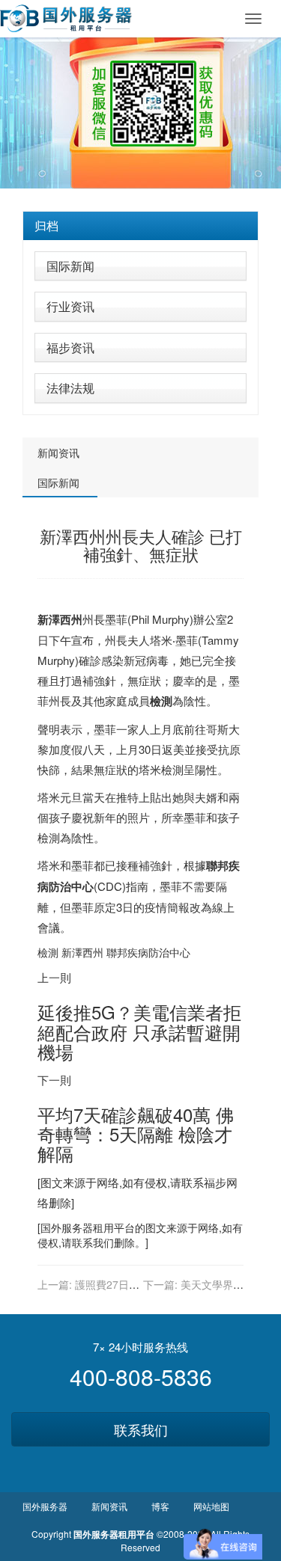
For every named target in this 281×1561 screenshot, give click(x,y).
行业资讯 (70, 306)
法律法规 (70, 387)
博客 (160, 1506)
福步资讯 (70, 347)
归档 (46, 225)
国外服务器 (66, 1227)
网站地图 (211, 1506)
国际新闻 (70, 266)
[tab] (140, 226)
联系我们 (141, 1429)
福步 (215, 1182)
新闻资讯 (58, 452)
